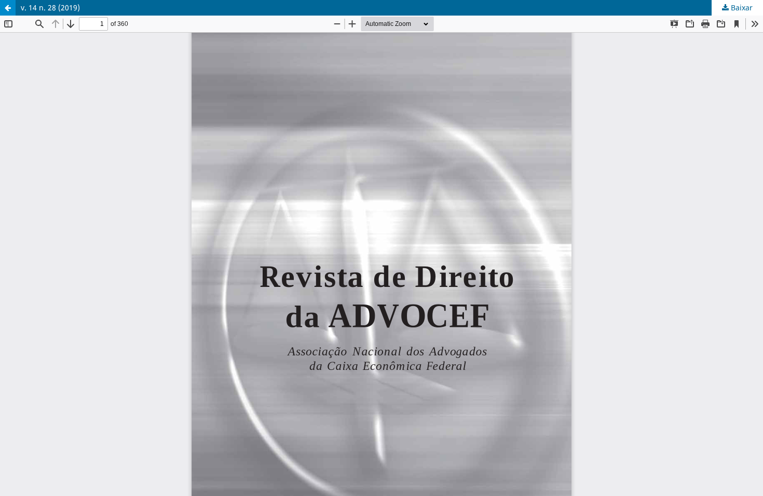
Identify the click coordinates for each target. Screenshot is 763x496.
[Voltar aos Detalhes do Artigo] (8, 8)
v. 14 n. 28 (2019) (50, 7)
